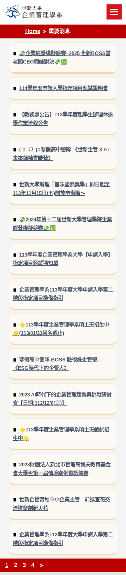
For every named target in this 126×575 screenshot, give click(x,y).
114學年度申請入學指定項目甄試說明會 (63, 88)
